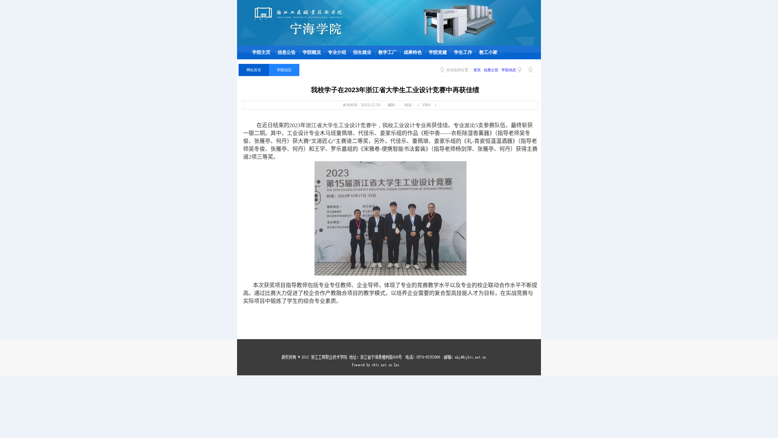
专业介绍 (337, 52)
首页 (477, 70)
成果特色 (413, 52)
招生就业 (362, 52)
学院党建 (438, 52)
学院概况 (312, 52)
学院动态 (508, 70)
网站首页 (253, 70)
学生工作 (463, 52)
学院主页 (261, 52)
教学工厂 (387, 52)
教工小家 (488, 52)
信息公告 (286, 52)
